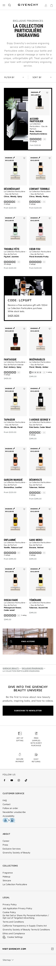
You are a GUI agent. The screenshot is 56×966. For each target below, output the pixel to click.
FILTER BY (9, 77)
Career (6, 841)
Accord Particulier (36, 120)
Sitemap (7, 960)
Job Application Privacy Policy (17, 908)
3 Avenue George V (39, 419)
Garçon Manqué (13, 479)
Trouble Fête (11, 249)
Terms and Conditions (13, 922)
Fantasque (10, 359)
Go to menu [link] (8, 2)
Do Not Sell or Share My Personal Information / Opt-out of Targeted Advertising (26, 916)
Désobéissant (12, 188)
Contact (6, 804)
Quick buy (39, 125)
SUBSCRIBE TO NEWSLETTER (28, 710)
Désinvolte (35, 479)
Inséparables (37, 359)
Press (5, 845)
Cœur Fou (34, 249)
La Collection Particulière (15, 884)
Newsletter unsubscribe (14, 812)
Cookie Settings (15, 937)
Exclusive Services (12, 848)
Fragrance (8, 872)
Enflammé (10, 539)
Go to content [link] (23, 2)
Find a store (32, 642)
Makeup (6, 876)
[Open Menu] (4, 5)
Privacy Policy (10, 904)
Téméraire (35, 600)
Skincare (7, 880)
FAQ (5, 800)
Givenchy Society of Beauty (16, 852)
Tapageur (9, 419)
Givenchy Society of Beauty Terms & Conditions (26, 929)
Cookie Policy (9, 912)
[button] (46, 6)
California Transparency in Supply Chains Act (25, 925)
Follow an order (10, 808)
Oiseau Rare (11, 600)
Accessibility (8, 816)
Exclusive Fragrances (28, 20)
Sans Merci (35, 539)
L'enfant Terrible (39, 188)
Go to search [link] (38, 2)
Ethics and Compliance (14, 933)
